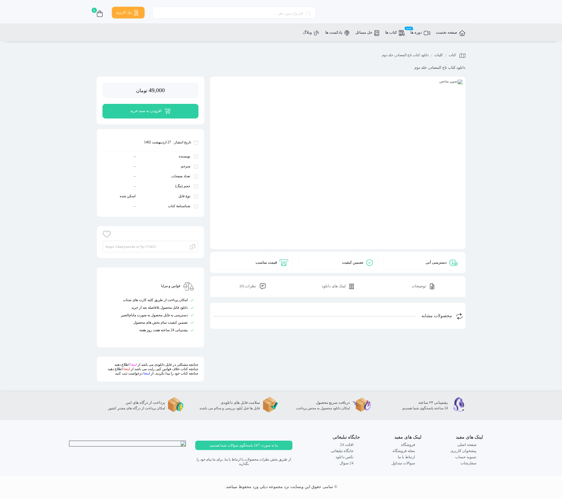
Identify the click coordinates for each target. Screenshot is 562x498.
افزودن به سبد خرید (146, 111)
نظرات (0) (248, 286)
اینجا (133, 365)
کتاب (452, 55)
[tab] (422, 286)
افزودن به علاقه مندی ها (107, 234)
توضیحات (419, 286)
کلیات (438, 55)
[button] (243, 445)
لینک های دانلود (334, 286)
